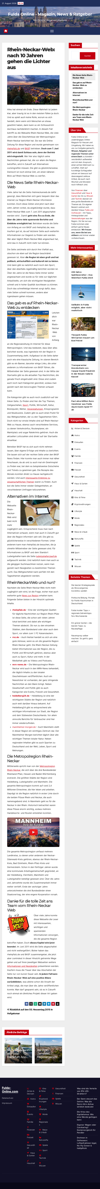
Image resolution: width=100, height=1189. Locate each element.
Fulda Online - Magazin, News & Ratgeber (50, 14)
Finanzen (79, 190)
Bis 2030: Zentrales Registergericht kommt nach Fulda (18, 1056)
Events (77, 449)
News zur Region (30, 595)
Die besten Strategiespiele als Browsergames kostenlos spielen (83, 588)
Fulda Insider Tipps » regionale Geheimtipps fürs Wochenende (81, 613)
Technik (78, 199)
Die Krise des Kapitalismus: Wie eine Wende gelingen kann (87, 1116)
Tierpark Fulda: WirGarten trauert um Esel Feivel (82, 338)
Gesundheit (76, 193)
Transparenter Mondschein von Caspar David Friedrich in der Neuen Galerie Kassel (83, 371)
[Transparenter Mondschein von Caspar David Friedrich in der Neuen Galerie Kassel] (83, 355)
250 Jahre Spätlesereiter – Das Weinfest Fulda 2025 (82, 275)
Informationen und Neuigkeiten (22, 966)
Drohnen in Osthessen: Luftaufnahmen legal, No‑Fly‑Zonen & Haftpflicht (48, 1058)
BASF (27, 148)
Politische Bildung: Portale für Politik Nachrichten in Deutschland (83, 601)
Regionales (79, 525)
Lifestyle (78, 511)
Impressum (7, 1103)
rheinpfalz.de (13, 148)
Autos (77, 435)
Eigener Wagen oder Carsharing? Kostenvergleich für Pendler (86, 1129)
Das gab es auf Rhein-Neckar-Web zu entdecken (82, 85)
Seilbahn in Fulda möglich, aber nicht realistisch (81, 308)
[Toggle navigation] (52, 31)
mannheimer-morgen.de (24, 727)
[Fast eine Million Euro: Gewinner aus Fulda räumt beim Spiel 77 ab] (83, 391)
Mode (77, 518)
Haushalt (78, 490)
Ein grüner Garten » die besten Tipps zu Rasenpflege (81, 626)
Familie (77, 456)
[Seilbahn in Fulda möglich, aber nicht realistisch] (83, 294)
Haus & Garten (80, 483)
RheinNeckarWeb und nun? (82, 101)
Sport (25, 405)
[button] (58, 1050)
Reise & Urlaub (81, 532)
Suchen (75, 45)
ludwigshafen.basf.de (46, 556)
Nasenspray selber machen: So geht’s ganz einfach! (82, 638)
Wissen (90, 196)
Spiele (77, 546)
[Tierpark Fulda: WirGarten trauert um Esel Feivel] (83, 325)
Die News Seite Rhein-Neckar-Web (83, 76)
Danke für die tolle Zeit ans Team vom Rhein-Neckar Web (83, 117)
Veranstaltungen (35, 409)
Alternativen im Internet (80, 93)
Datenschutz (7, 1098)
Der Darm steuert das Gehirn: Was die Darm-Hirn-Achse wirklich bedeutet (87, 1103)
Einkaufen (78, 442)
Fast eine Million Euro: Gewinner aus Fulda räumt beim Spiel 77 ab (82, 405)
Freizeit (77, 470)
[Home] (6, 31)
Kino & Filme (79, 497)
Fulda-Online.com (10, 1089)
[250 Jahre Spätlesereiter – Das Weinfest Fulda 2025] (83, 262)
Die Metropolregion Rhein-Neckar (81, 108)
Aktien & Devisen (81, 428)
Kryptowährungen (82, 504)
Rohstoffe (78, 539)
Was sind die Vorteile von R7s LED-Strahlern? (87, 1091)
